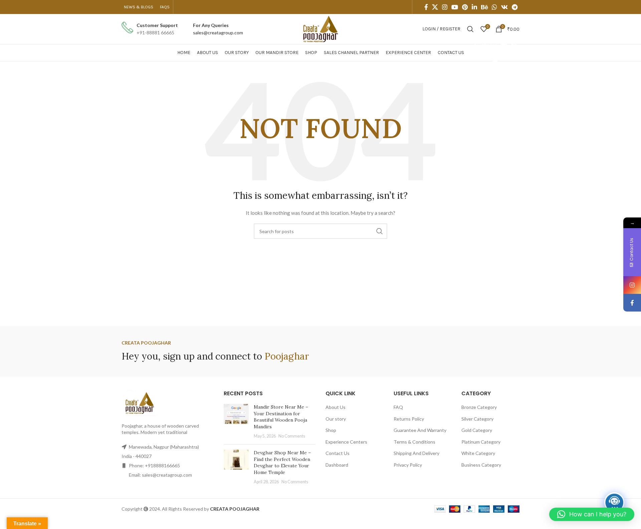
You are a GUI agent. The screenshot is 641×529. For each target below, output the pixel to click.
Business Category (481, 465)
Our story (336, 419)
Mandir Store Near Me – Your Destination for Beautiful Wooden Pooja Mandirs (281, 417)
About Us (336, 407)
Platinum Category (480, 442)
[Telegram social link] (514, 7)
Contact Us (338, 453)
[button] (591, 514)
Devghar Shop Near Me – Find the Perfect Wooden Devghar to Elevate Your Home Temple (282, 462)
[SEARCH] (379, 231)
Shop (331, 430)
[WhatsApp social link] (494, 7)
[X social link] (435, 7)
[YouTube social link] (454, 7)
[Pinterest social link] (465, 7)
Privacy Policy (408, 465)
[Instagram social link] (444, 7)
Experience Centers (346, 442)
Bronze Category (479, 407)
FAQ (398, 407)
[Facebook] (632, 303)
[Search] (470, 29)
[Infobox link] (150, 29)
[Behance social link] (484, 7)
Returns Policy (409, 419)
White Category (478, 453)
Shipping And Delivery (416, 453)
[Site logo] (320, 28)
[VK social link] (504, 7)
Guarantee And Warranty (420, 430)
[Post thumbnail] (236, 421)
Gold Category (476, 430)
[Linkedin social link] (474, 7)
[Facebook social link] (426, 7)
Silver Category (477, 419)
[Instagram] (632, 285)
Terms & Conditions (414, 442)
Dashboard (337, 465)
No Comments (291, 436)
